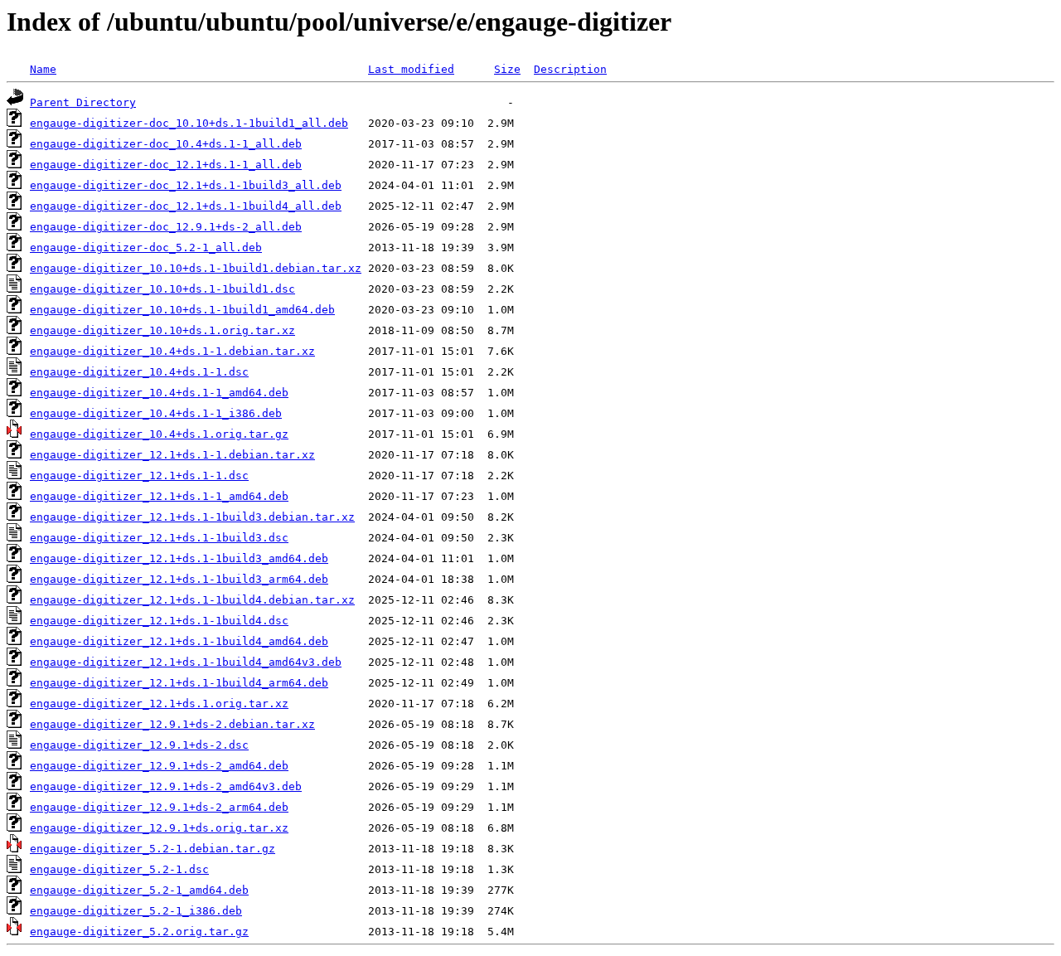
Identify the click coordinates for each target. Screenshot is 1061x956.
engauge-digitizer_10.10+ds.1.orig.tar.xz (162, 330)
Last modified (411, 69)
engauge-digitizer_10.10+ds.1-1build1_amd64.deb (182, 309)
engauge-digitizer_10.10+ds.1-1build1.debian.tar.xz (195, 268)
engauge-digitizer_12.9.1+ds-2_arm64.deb (159, 807)
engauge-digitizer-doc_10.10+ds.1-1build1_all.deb (189, 123)
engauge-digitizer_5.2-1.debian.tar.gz (152, 848)
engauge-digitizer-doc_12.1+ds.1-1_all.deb (166, 164)
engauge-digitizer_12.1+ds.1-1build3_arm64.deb (179, 579)
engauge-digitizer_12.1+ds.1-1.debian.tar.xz (172, 455)
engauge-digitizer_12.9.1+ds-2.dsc (139, 745)
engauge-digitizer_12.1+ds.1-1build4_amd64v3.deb (186, 662)
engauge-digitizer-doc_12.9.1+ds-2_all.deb (166, 227)
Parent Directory (83, 102)
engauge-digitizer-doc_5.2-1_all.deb (146, 247)
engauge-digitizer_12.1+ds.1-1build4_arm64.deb (179, 683)
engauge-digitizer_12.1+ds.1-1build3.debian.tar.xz (192, 517)
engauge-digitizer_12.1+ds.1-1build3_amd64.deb (179, 558)
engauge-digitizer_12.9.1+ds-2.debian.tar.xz (172, 724)
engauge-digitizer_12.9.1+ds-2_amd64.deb (159, 765)
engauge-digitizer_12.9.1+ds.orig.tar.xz (159, 828)
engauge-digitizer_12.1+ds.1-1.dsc (139, 475)
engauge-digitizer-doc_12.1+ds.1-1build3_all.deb (186, 185)
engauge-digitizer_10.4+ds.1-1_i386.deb (156, 413)
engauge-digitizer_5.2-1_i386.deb (136, 911)
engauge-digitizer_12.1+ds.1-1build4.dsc (159, 620)
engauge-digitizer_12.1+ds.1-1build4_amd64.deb (179, 641)
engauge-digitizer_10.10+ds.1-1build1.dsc (162, 289)
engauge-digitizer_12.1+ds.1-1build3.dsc (159, 537)
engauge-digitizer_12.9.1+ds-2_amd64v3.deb (166, 786)
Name (43, 69)
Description (570, 69)
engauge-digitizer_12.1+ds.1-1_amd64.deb (159, 496)
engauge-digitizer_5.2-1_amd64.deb (139, 890)
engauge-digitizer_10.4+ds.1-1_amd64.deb (159, 392)
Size (507, 69)
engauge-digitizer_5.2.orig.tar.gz (139, 931)
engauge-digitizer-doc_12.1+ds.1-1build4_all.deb (186, 206)
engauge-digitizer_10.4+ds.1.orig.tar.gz (159, 434)
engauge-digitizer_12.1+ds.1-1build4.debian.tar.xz (192, 600)
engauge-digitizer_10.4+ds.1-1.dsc (139, 372)
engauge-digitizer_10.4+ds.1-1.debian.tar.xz (172, 351)
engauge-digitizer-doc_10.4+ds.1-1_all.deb (166, 144)
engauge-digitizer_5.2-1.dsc (119, 869)
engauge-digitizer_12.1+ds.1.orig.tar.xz (159, 703)
